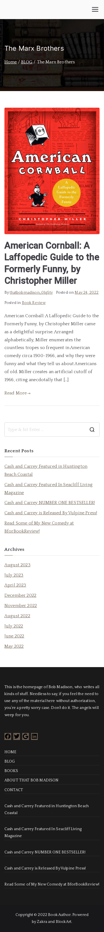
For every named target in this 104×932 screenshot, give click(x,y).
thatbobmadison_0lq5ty (31, 292)
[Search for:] (52, 430)
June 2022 (14, 636)
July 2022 (13, 626)
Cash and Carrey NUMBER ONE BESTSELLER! (49, 502)
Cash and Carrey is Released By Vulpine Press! (50, 512)
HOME (10, 752)
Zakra (42, 922)
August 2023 (17, 564)
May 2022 (14, 646)
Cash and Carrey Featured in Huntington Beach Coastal (45, 470)
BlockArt (63, 922)
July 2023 (13, 575)
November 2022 (20, 605)
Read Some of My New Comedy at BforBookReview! (39, 527)
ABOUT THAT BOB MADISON (31, 780)
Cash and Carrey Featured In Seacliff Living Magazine (48, 488)
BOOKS (11, 771)
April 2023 (15, 585)
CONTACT (13, 790)
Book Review (34, 303)
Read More (15, 393)
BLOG (9, 761)
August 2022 (17, 615)
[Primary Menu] (95, 9)
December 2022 (20, 595)
